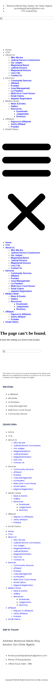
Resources (16, 109)
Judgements (22, 114)
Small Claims (17, 96)
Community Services (21, 80)
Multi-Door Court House (23, 93)
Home (8, 50)
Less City (15, 73)
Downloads (22, 111)
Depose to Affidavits (21, 121)
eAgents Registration (21, 98)
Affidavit (15, 83)
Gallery (14, 106)
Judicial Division (19, 68)
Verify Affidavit (18, 124)
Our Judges (16, 62)
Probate (15, 85)
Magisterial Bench (20, 65)
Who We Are (17, 57)
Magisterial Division (21, 70)
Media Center (12, 101)
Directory (21, 116)
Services (10, 78)
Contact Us (16, 75)
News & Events (18, 103)
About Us (10, 55)
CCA (7, 52)
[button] (26, 186)
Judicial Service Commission (25, 60)
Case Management (20, 88)
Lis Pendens (17, 91)
